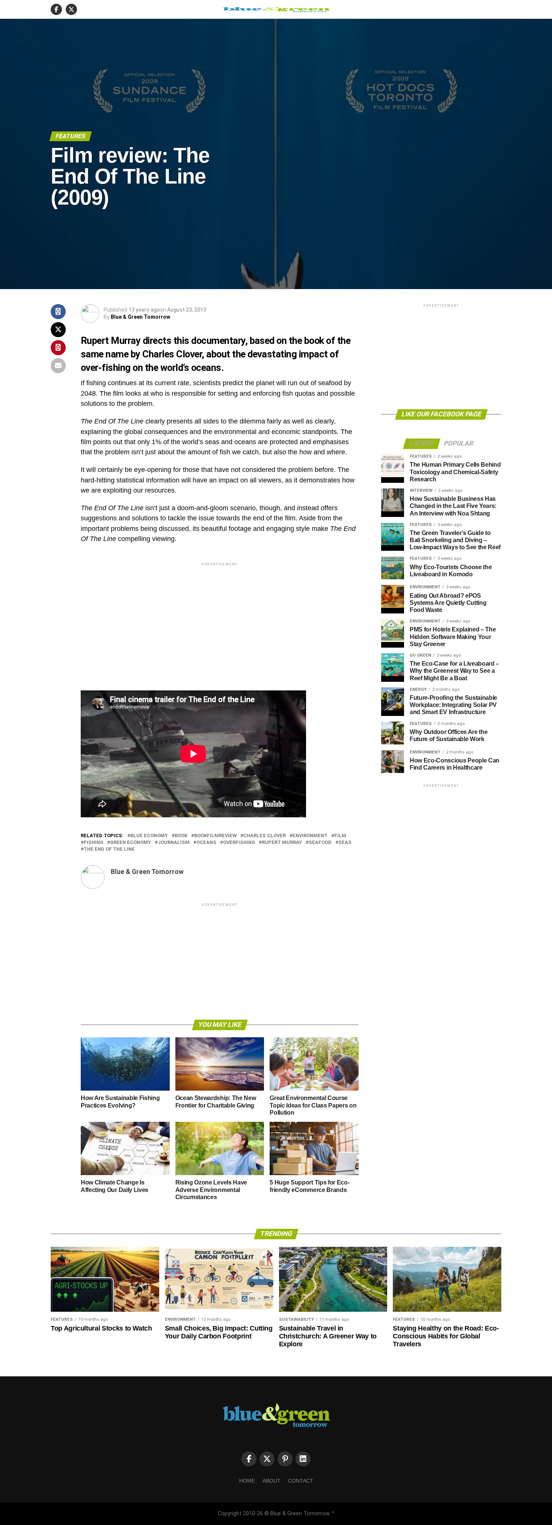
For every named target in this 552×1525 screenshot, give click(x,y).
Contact (300, 1481)
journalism (174, 842)
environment (310, 835)
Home (247, 1481)
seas (344, 842)
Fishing (93, 842)
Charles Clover (264, 835)
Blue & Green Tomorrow (140, 317)
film (340, 835)
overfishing (239, 842)
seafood (320, 842)
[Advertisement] (220, 620)
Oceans (206, 842)
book (181, 835)
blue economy (149, 835)
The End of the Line (109, 849)
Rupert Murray (282, 842)
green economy (130, 842)
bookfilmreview (215, 835)
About (271, 1481)
